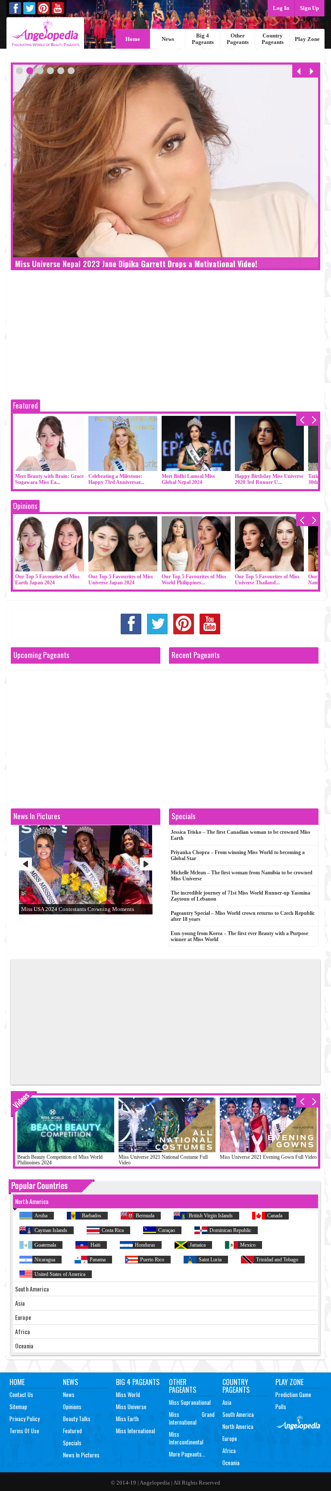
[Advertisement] (165, 337)
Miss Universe (131, 1406)
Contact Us (21, 1394)
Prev (25, 864)
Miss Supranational (190, 1402)
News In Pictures (81, 1454)
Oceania (231, 1462)
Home (132, 39)
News (168, 39)
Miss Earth (127, 1418)
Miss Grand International (192, 1418)
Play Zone (307, 39)
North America (237, 1426)
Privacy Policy (24, 1418)
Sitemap (18, 1406)
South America (238, 1414)
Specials (72, 1442)
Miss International (135, 1430)
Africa (229, 1450)
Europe (229, 1438)
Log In (281, 8)
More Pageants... (187, 1454)
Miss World (128, 1394)
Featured (25, 405)
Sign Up (309, 8)
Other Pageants (238, 38)
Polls (280, 1406)
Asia (226, 1402)
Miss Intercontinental (186, 1438)
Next (146, 864)
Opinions (25, 505)
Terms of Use (24, 1430)
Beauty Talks (77, 1418)
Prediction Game (293, 1394)
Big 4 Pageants (203, 38)
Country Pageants (273, 38)
